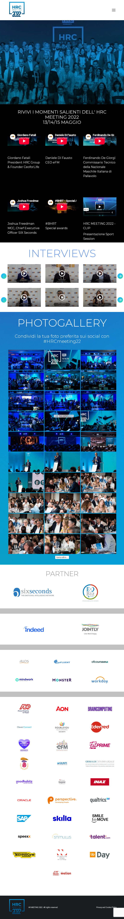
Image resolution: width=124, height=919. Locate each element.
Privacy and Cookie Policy (106, 907)
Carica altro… (62, 557)
